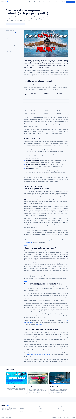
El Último (5, 1)
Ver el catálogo (61, 406)
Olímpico (22, 408)
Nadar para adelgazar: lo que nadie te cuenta (12, 45)
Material (58, 1)
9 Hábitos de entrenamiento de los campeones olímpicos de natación (58, 387)
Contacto (73, 417)
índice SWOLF (38, 324)
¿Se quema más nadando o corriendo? (12, 42)
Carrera (40, 410)
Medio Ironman (23, 410)
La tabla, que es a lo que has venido (11, 33)
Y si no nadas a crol (11, 35)
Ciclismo (40, 408)
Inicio (7, 7)
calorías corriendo (28, 242)
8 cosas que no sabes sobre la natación (15, 386)
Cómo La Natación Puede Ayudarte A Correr (37, 387)
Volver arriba (9, 51)
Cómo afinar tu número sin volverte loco (12, 48)
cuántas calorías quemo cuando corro (43, 241)
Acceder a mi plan (61, 410)
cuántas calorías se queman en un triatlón (38, 354)
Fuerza (40, 411)
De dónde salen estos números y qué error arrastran (11, 39)
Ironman (21, 411)
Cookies (63, 417)
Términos (68, 417)
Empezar (31, 1)
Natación (41, 406)
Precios (59, 408)
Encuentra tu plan (70, 1)
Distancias (45, 1)
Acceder (63, 1)
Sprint (21, 406)
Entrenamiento (37, 1)
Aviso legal (54, 417)
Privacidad (59, 417)
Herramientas (52, 1)
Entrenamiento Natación (14, 7)
